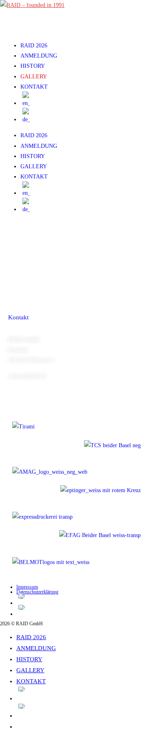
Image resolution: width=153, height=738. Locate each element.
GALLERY (33, 77)
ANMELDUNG (38, 56)
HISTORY (32, 66)
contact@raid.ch (27, 376)
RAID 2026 (33, 45)
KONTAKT (34, 87)
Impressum (27, 587)
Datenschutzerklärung (37, 592)
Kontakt (18, 317)
